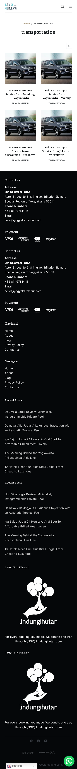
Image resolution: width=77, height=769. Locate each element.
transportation (20, 103)
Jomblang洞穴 (46, 752)
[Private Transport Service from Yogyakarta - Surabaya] (20, 125)
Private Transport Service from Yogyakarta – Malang (57, 94)
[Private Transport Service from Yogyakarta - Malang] (56, 68)
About (9, 335)
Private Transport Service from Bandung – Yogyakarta (20, 94)
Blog (8, 340)
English (16, 765)
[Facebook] (31, 741)
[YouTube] (45, 741)
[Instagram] (38, 741)
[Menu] (70, 6)
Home (9, 330)
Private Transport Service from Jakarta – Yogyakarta (57, 151)
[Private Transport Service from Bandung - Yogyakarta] (20, 68)
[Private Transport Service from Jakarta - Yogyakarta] (56, 125)
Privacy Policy (14, 345)
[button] (69, 761)
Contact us (12, 349)
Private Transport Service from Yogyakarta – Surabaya (20, 151)
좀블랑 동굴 (27, 752)
